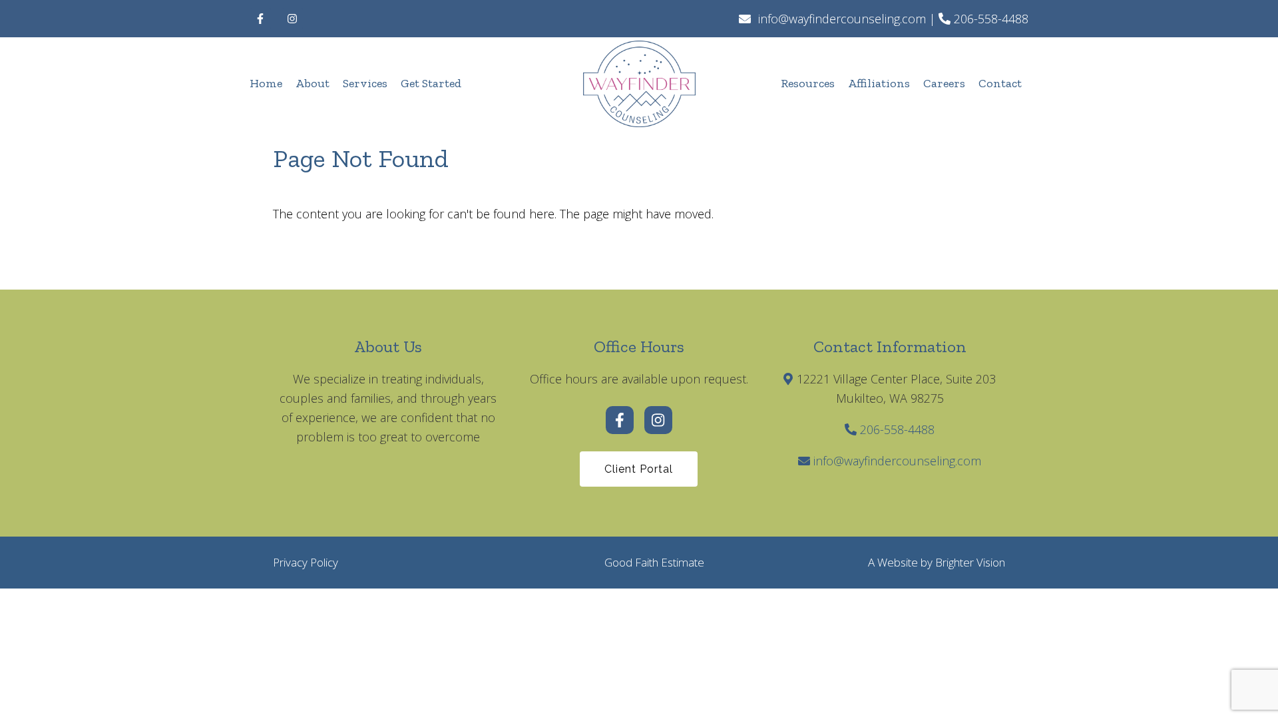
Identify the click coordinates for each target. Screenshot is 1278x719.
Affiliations (879, 84)
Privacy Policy (305, 562)
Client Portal (638, 469)
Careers (944, 84)
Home (266, 84)
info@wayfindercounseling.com (897, 461)
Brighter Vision (970, 562)
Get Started (431, 84)
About (312, 84)
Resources (808, 84)
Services (365, 84)
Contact (1000, 84)
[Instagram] (292, 18)
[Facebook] (260, 18)
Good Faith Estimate (654, 562)
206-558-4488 (897, 429)
